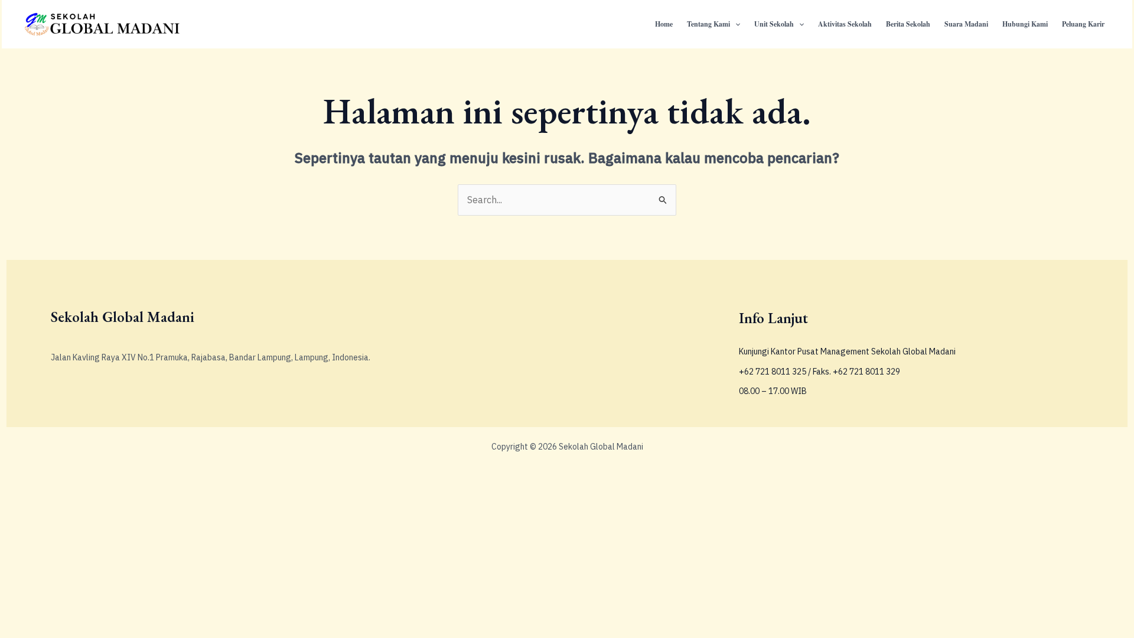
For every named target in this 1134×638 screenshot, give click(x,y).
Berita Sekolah (908, 24)
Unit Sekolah (774, 24)
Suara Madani (966, 24)
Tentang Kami (708, 24)
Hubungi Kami (1025, 24)
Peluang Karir (1083, 24)
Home (664, 24)
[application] (735, 24)
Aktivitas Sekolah (845, 24)
